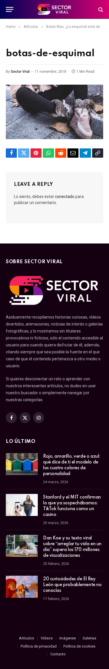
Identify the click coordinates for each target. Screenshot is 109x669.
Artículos (26, 638)
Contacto (58, 654)
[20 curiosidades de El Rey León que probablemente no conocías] (22, 587)
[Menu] (9, 9)
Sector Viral (20, 72)
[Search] (100, 9)
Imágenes (67, 638)
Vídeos (47, 638)
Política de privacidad (39, 646)
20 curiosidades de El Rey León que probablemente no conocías (72, 585)
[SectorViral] (54, 9)
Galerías (89, 638)
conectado (64, 196)
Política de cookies (79, 646)
